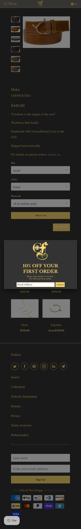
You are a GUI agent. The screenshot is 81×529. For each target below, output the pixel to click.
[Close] (77, 240)
